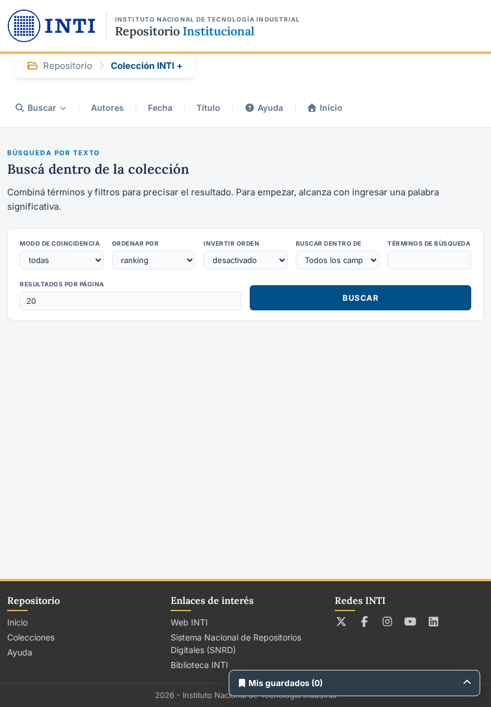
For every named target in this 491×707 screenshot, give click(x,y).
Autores (107, 107)
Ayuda (270, 107)
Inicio (331, 107)
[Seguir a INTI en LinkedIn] (434, 621)
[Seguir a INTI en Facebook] (364, 621)
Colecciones (30, 637)
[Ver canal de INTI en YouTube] (410, 621)
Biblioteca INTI (199, 665)
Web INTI (189, 622)
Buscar (42, 107)
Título (208, 107)
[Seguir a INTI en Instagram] (388, 621)
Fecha (160, 107)
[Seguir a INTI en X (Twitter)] (341, 621)
